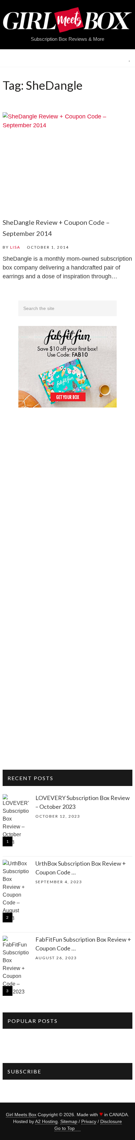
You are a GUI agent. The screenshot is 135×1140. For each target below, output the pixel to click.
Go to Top (64, 1128)
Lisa (15, 247)
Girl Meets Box (21, 1114)
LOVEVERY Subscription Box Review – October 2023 (82, 802)
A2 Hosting (46, 1121)
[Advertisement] (67, 533)
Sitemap (68, 1121)
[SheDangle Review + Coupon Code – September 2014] (67, 160)
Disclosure (111, 1121)
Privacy (88, 1121)
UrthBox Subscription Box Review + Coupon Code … (80, 868)
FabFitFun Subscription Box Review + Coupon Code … (83, 944)
